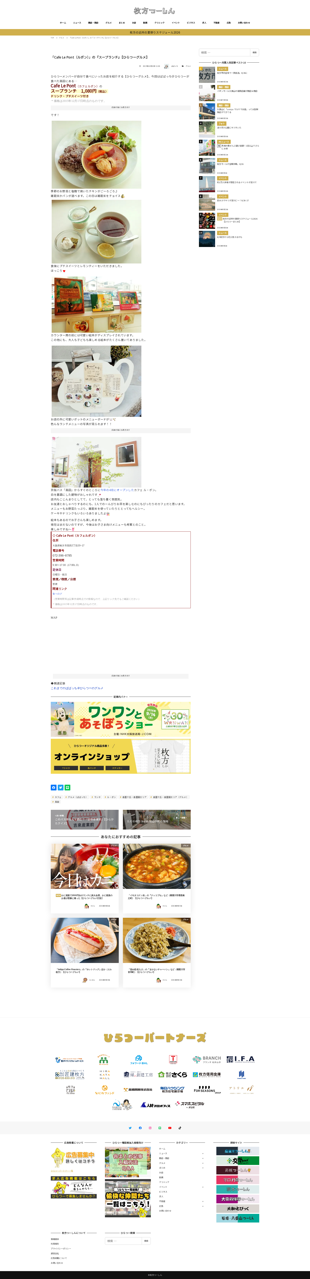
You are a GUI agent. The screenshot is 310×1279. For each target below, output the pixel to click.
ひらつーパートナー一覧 (62, 1170)
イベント (176, 22)
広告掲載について (59, 1258)
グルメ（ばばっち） (77, 797)
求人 (204, 22)
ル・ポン (111, 797)
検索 (255, 52)
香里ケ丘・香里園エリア (134, 797)
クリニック (159, 22)
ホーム (63, 22)
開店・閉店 (93, 22)
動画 (145, 22)
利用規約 (55, 1243)
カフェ (58, 797)
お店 (134, 22)
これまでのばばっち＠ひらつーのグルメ (77, 688)
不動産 (216, 22)
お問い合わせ (244, 22)
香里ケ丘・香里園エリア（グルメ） (170, 797)
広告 (229, 22)
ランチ (97, 797)
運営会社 (55, 1253)
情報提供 (55, 1239)
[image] (96, 153)
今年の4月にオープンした (117, 490)
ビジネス (191, 22)
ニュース (77, 22)
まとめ (122, 22)
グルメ (108, 22)
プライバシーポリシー (61, 1248)
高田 (56, 801)
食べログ (57, 593)
